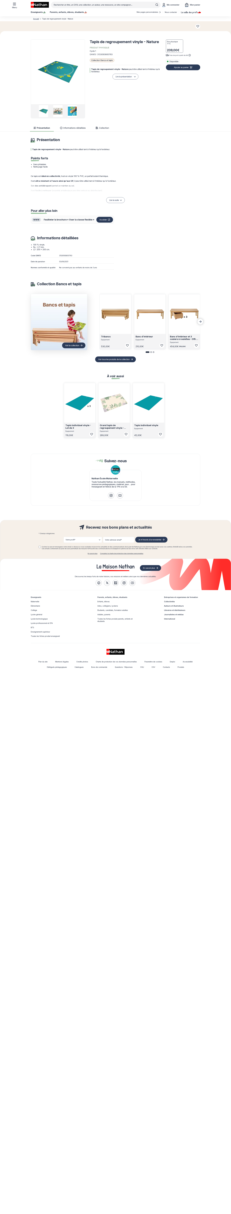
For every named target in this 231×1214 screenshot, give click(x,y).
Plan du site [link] (43, 662)
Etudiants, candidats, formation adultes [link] (112, 610)
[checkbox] (40, 547)
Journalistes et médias (174, 614)
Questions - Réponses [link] (124, 667)
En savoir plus (92, 553)
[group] (43, 111)
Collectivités (169, 602)
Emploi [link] (172, 662)
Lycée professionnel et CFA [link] (42, 623)
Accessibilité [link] (188, 662)
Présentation (43, 128)
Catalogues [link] (79, 667)
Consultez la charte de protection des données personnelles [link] (121, 553)
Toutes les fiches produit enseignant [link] (45, 636)
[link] (111, 495)
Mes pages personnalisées (148, 12)
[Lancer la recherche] (157, 4)
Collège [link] (34, 610)
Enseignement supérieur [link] (40, 632)
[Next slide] (200, 322)
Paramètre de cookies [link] (153, 662)
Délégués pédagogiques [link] (57, 667)
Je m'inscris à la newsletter (149, 539)
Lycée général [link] (36, 614)
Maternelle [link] (35, 602)
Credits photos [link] (82, 662)
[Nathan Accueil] (40, 5)
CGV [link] (153, 667)
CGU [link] (142, 667)
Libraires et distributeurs (174, 610)
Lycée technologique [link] (39, 619)
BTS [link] (32, 627)
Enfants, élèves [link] (103, 602)
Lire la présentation (124, 76)
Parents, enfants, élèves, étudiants (112, 597)
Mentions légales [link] (62, 662)
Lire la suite (114, 200)
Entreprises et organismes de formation (181, 597)
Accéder (106, 220)
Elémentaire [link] (35, 606)
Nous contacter (171, 12)
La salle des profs (189, 12)
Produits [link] (181, 667)
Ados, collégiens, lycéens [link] (107, 606)
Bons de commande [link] (99, 667)
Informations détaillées (74, 128)
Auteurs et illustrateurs (174, 606)
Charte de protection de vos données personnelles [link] (116, 662)
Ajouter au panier (181, 67)
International (169, 619)
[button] (58, 72)
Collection (104, 128)
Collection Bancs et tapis (102, 60)
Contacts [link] (166, 667)
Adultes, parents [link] (103, 614)
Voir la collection (72, 345)
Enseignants (36, 597)
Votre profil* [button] (70, 540)
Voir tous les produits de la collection (114, 359)
